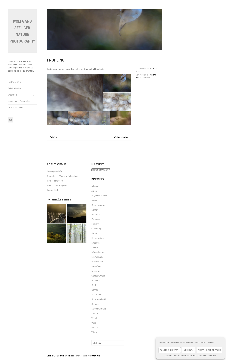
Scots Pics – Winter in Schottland (62, 176)
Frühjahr (152, 75)
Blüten (94, 200)
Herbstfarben (97, 238)
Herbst (94, 233)
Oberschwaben (98, 276)
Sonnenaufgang (98, 309)
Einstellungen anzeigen (209, 350)
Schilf (93, 285)
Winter (94, 332)
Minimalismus (97, 257)
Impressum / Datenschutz (187, 355)
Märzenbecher (97, 252)
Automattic (95, 356)
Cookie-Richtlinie (171, 355)
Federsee (95, 214)
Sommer (95, 304)
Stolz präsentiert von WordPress (60, 356)
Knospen (95, 243)
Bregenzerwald (98, 205)
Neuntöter (96, 266)
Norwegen (96, 271)
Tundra (94, 313)
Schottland (96, 295)
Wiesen (94, 327)
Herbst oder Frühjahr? (57, 185)
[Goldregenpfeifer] (56, 213)
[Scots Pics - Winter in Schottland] (76, 213)
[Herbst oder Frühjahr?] (76, 233)
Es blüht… (54, 137)
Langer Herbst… (54, 190)
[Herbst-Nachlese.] (56, 233)
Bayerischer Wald (99, 196)
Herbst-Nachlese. (55, 181)
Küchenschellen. (121, 137)
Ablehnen (188, 350)
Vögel (94, 318)
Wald (93, 323)
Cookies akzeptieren (169, 350)
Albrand (94, 186)
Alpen (94, 191)
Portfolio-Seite (14, 82)
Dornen (94, 210)
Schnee (94, 290)
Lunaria (94, 247)
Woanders (12, 95)
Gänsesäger (97, 229)
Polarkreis (96, 280)
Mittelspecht (97, 262)
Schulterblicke (14, 88)
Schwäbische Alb (143, 78)
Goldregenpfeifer (55, 171)
